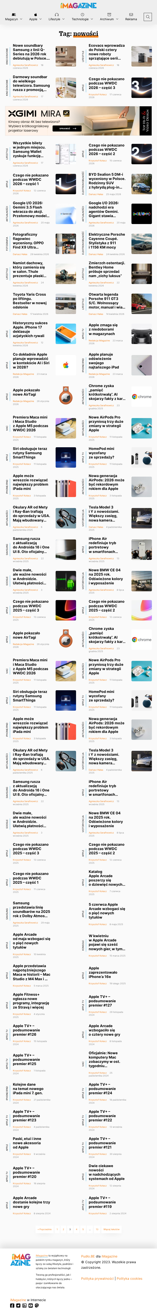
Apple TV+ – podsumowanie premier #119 (102, 1202)
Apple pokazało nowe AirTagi (26, 392)
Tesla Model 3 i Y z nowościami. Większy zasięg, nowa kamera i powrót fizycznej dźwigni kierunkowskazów (105, 520)
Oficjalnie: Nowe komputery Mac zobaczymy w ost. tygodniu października (104, 1061)
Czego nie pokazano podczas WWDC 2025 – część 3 (31, 605)
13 (97, 1229)
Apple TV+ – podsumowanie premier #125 (26, 1059)
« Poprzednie (45, 1229)
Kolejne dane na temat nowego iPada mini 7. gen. (28, 1088)
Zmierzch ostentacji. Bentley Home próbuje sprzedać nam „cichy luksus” (107, 269)
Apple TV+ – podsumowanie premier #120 (26, 1172)
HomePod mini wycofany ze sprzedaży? (101, 452)
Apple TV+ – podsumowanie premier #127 (102, 1000)
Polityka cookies (129, 1278)
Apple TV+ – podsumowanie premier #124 (102, 1088)
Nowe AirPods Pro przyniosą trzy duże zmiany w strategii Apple (106, 423)
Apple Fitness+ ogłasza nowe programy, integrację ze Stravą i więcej (31, 1000)
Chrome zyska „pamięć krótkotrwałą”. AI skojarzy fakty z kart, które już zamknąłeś (107, 394)
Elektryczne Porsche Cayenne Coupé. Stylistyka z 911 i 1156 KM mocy (107, 240)
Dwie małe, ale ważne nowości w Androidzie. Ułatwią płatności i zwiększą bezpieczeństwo (29, 581)
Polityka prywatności (97, 1278)
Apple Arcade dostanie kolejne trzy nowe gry (31, 1202)
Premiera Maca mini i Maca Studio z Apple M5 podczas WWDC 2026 (30, 423)
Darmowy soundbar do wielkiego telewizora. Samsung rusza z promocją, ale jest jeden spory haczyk (31, 88)
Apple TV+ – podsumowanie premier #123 (26, 1115)
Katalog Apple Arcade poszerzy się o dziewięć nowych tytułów (105, 880)
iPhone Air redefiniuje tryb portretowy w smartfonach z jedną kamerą (102, 547)
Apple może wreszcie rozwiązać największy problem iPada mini (30, 482)
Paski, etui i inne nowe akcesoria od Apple (27, 1142)
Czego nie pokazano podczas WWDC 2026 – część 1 (31, 179)
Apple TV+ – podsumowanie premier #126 (26, 1030)
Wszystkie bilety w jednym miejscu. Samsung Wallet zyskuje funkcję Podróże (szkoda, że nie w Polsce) (29, 154)
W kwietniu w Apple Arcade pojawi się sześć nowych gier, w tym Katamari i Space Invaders (105, 947)
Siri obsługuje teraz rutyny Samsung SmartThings (30, 452)
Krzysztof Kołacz (98, 94)
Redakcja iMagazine (99, 340)
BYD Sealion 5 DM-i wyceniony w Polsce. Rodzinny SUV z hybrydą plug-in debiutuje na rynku (107, 183)
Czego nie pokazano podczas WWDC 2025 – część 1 (31, 877)
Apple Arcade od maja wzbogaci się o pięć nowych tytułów (31, 940)
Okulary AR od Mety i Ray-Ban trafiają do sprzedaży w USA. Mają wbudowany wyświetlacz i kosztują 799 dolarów (31, 520)
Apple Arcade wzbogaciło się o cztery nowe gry (104, 1030)
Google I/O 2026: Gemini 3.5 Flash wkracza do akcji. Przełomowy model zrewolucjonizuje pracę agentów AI (30, 214)
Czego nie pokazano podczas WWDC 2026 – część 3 (106, 83)
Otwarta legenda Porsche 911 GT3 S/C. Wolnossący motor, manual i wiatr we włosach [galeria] (107, 303)
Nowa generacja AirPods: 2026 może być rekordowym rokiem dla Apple (106, 482)
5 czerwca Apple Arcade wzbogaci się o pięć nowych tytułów (107, 910)
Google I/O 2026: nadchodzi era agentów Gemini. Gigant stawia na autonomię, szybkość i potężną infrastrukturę (106, 216)
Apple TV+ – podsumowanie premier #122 (102, 1115)
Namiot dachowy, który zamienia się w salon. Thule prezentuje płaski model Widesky (29, 271)
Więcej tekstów (111, 1229)
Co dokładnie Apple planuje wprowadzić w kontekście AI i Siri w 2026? (31, 360)
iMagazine (42, 1255)
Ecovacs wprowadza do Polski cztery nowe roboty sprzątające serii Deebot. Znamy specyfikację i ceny (107, 56)
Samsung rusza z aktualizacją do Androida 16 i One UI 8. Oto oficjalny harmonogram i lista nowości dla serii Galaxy (31, 551)
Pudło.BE (88, 1256)
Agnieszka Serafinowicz (25, 65)
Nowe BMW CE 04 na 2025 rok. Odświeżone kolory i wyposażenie (106, 576)
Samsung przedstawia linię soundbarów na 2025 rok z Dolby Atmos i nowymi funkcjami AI (31, 914)
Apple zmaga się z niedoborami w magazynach (103, 329)
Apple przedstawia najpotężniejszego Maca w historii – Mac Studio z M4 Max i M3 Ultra (31, 974)
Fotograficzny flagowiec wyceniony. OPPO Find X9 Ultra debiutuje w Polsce (29, 243)
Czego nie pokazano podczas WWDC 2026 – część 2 (106, 149)
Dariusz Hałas (96, 194)
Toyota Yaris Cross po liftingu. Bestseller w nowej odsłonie (30, 300)
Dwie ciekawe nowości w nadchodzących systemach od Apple (107, 1172)
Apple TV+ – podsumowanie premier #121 (102, 1142)
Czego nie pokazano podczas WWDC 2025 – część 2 (106, 605)
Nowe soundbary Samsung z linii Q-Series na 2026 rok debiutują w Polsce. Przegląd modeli (30, 54)
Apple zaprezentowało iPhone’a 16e (103, 972)
